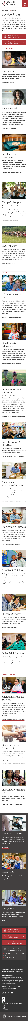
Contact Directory (15, 942)
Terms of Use (19, 971)
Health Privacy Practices (17, 969)
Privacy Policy (5, 969)
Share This (13, 10)
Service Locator (13, 36)
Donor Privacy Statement (8, 971)
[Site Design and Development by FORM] (14, 989)
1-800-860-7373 (9, 957)
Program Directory (14, 42)
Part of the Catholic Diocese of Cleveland (16, 1016)
